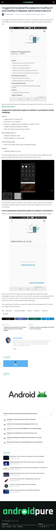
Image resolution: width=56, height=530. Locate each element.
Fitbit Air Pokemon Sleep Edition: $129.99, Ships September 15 (25, 490)
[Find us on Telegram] (42, 526)
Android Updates (31, 14)
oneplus (29, 310)
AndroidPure (8, 521)
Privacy (3, 526)
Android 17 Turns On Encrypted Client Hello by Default (23, 484)
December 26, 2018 (20, 14)
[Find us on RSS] (48, 526)
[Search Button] (53, 2)
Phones (42, 14)
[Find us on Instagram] (46, 526)
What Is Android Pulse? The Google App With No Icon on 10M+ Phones (25, 442)
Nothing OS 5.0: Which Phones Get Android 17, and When (21, 419)
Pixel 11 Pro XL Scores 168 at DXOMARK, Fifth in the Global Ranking (24, 428)
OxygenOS (5, 313)
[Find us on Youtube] (44, 526)
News (38, 14)
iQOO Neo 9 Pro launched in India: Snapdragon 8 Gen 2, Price (22, 424)
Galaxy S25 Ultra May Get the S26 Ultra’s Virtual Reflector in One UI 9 (24, 437)
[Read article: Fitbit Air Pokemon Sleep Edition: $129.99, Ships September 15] (6, 492)
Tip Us (14, 526)
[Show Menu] (2, 2)
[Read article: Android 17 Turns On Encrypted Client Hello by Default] (6, 486)
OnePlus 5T (45, 310)
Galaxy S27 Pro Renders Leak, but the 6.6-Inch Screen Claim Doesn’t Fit (27, 473)
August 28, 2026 (15, 458)
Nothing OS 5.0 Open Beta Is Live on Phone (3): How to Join (22, 433)
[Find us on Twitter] (40, 526)
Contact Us (20, 526)
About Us (9, 526)
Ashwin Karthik (9, 14)
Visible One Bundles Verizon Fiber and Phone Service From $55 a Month (27, 462)
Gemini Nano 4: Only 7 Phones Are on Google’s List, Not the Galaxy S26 (27, 456)
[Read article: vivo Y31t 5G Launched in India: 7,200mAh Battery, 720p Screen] (6, 480)
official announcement (8, 106)
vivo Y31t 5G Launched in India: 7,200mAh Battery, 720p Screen (25, 478)
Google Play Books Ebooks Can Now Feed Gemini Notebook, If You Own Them (28, 467)
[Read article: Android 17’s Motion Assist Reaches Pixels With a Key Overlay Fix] (28, 394)
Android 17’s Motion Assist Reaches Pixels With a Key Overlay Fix (20, 413)
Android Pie (9, 310)
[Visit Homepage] (28, 2)
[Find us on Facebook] (38, 526)
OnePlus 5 (36, 310)
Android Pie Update (20, 310)
